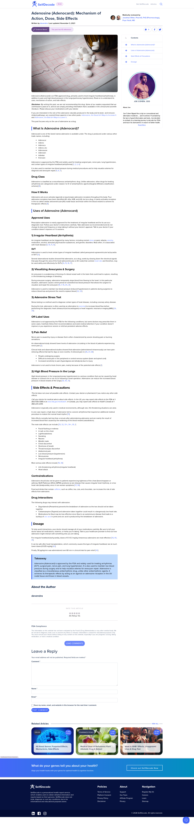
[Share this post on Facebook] (154, 29)
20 (66, 285)
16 (68, 263)
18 (59, 285)
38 (78, 485)
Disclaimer (101, 801)
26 (86, 352)
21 (69, 285)
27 (89, 352)
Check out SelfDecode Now (144, 768)
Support (123, 792)
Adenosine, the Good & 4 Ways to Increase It (99, 115)
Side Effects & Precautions (140, 56)
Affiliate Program (126, 798)
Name (34, 688)
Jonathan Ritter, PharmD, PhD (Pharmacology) (140, 18)
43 (97, 550)
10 (49, 245)
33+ (65, 424)
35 (73, 424)
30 (66, 381)
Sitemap (145, 801)
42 (54, 546)
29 (63, 381)
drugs (59, 4)
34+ (69, 424)
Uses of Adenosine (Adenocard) (142, 50)
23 (81, 291)
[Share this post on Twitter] (160, 29)
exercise (82, 306)
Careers (145, 795)
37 (75, 485)
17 (71, 263)
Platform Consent (104, 795)
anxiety (110, 240)
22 (78, 291)
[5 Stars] (79, 613)
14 (63, 263)
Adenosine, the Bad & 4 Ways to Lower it (51, 117)
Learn (144, 798)
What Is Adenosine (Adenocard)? (143, 45)
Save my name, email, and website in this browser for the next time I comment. (65, 705)
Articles (154, 4)
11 (51, 245)
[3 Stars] (74, 613)
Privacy (122, 801)
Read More (142, 125)
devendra (44, 23)
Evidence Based (53, 29)
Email (34, 697)
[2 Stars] (72, 613)
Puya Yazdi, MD (128, 20)
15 (66, 263)
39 (112, 538)
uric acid (47, 517)
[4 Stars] (77, 613)
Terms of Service (103, 792)
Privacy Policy (102, 798)
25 (32, 311)
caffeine (57, 489)
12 (54, 245)
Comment (35, 661)
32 (63, 424)
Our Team (123, 795)
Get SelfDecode (142, 4)
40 (115, 538)
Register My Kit (148, 792)
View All (155, 724)
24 (115, 308)
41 (32, 540)
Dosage (134, 62)
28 (92, 352)
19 (63, 285)
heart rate (98, 261)
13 (38, 255)
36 (62, 463)
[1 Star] (70, 613)
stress (91, 240)
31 (68, 381)
